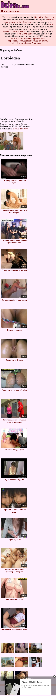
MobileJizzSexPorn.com (14, 31)
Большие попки (20, 129)
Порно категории (10, 11)
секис (51, 24)
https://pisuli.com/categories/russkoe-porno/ (28, 41)
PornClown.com (24, 34)
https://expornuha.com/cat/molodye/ (28, 43)
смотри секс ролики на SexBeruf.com (29, 21)
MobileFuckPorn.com (44, 17)
